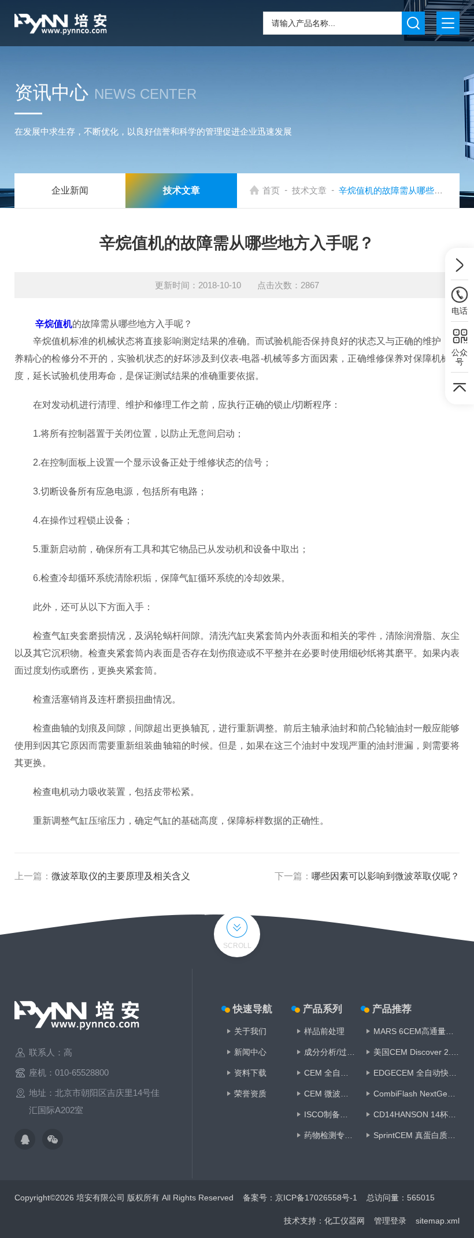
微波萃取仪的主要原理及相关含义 (120, 876)
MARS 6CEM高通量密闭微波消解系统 (416, 1031)
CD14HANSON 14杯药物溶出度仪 (416, 1114)
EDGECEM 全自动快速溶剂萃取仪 (416, 1072)
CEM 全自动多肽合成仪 (330, 1072)
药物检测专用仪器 (330, 1135)
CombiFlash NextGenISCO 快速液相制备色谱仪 (416, 1093)
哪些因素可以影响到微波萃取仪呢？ (386, 876)
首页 (271, 190)
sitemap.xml (438, 1220)
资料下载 (250, 1072)
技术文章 (309, 190)
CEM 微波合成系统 (330, 1093)
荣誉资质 (250, 1093)
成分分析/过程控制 (330, 1052)
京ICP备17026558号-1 (316, 1197)
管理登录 (390, 1220)
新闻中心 (250, 1052)
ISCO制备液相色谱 (330, 1114)
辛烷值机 (53, 324)
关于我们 (250, 1031)
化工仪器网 (344, 1220)
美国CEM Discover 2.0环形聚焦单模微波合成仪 (416, 1052)
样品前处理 (324, 1031)
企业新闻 (69, 190)
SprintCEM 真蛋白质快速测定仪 (416, 1135)
